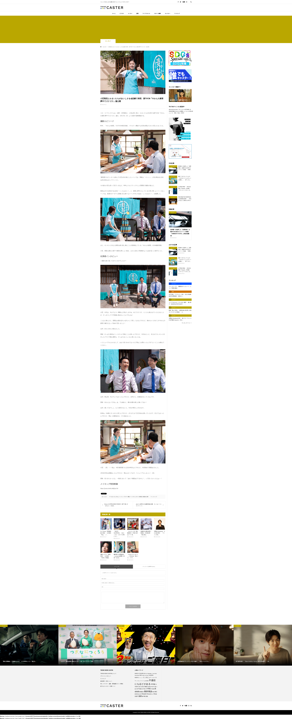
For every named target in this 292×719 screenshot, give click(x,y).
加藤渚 (145, 686)
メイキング (138, 680)
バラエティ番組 (126, 496)
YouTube (146, 675)
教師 (146, 691)
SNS (140, 675)
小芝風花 (140, 496)
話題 (137, 13)
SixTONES (155, 673)
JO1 (146, 673)
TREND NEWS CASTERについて (108, 673)
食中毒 (143, 696)
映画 (153, 691)
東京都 (136, 694)
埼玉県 (152, 686)
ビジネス (122, 13)
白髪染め (144, 496)
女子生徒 (139, 688)
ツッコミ (121, 496)
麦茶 (147, 496)
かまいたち (113, 496)
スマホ (153, 677)
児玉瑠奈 (142, 686)
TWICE (143, 675)
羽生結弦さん (150, 694)
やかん (117, 496)
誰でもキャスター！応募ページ (107, 686)
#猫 (175, 113)
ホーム (114, 13)
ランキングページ (186, 323)
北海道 (149, 686)
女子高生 (144, 688)
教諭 (150, 691)
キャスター (167, 13)
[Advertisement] (146, 27)
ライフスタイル (146, 13)
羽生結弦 (144, 694)
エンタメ (130, 13)
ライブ (142, 680)
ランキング (177, 13)
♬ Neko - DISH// (180, 113)
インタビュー (147, 677)
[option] (29, 645)
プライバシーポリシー (105, 676)
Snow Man (137, 675)
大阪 (155, 686)
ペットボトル (133, 496)
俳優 (139, 686)
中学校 (153, 684)
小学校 (148, 688)
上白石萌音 (146, 680)
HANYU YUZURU (139, 673)
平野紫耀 (152, 688)
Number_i (150, 673)
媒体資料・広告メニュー (106, 681)
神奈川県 (139, 694)
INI (144, 673)
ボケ (137, 496)
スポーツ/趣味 (157, 13)
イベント (140, 677)
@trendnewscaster (173, 109)
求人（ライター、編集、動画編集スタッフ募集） (112, 683)
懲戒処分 (141, 691)
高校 (147, 696)
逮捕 (140, 696)
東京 (156, 691)
